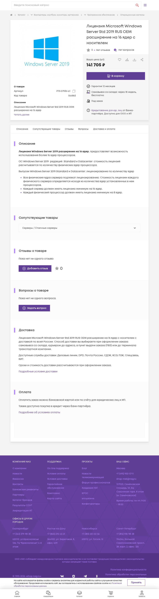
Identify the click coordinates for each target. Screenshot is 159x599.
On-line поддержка (58, 468)
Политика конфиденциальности (128, 569)
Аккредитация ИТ (22, 510)
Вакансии (18, 478)
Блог (84, 468)
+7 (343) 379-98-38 (22, 533)
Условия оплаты (56, 473)
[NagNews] (85, 576)
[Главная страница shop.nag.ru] (11, 15)
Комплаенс (53, 493)
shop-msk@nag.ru (126, 478)
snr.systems (88, 498)
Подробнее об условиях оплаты (39, 412)
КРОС (85, 493)
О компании (19, 468)
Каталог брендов (22, 500)
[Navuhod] (74, 576)
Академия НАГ (90, 488)
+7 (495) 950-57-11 (125, 473)
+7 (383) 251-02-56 (91, 533)
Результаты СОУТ (22, 505)
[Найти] (137, 5)
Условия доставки (57, 478)
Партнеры (18, 494)
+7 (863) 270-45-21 (56, 533)
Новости (17, 473)
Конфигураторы (91, 503)
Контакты (18, 484)
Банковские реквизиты (26, 489)
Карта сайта (54, 498)
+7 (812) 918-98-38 (125, 533)
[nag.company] (62, 576)
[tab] (22, 129)
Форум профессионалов (96, 482)
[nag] (97, 576)
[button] (47, 50)
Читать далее (21, 114)
